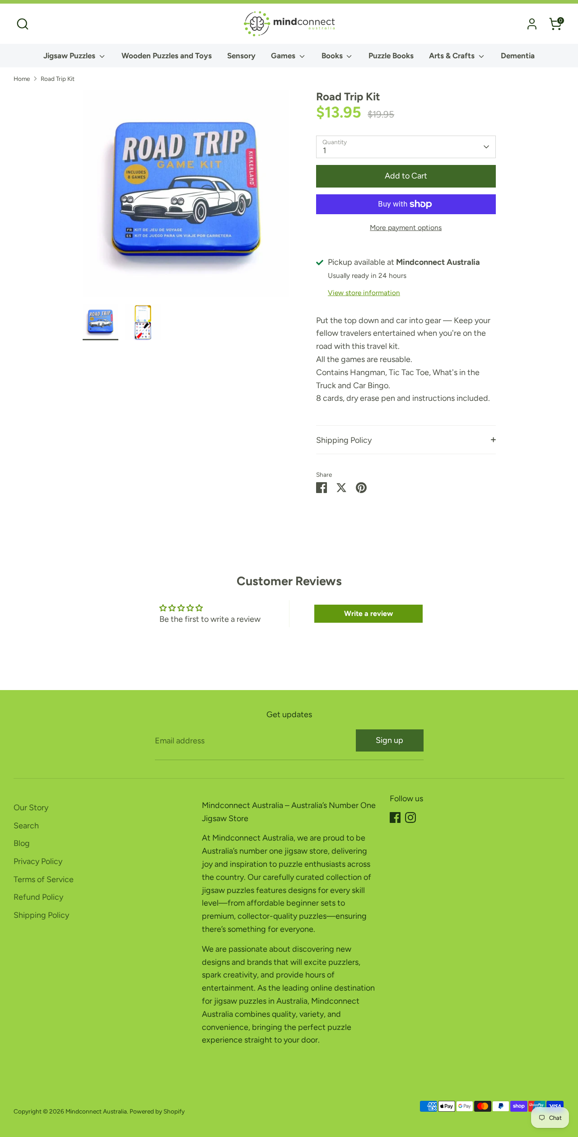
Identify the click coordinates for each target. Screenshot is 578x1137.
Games (284, 55)
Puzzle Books (391, 55)
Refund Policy (38, 897)
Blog (22, 843)
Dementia (518, 55)
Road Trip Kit (58, 78)
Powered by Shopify (157, 1111)
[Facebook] (395, 817)
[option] (186, 197)
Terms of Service (44, 879)
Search (26, 826)
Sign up (389, 740)
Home (22, 78)
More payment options (406, 227)
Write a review (368, 613)
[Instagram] (410, 817)
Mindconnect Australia (96, 1111)
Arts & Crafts (452, 55)
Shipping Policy (344, 440)
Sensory (241, 55)
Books (333, 55)
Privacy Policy (38, 861)
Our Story (31, 808)
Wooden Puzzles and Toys (166, 55)
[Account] (532, 24)
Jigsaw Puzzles (70, 55)
